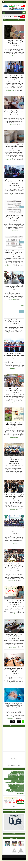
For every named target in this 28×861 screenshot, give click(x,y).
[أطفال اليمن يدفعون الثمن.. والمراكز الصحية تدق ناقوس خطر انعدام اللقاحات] (14, 32)
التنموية (16, 777)
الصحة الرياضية (15, 780)
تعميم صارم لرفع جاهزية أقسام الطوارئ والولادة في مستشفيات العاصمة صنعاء (14, 217)
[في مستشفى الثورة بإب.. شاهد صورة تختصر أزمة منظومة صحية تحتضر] (14, 136)
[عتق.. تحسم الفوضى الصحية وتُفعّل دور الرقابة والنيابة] (14, 102)
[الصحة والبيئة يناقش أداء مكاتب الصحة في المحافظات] (14, 277)
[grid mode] (5, 19)
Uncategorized (21, 771)
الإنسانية (9, 708)
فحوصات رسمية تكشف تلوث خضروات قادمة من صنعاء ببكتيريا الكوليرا (14, 252)
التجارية (9, 114)
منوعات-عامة (21, 793)
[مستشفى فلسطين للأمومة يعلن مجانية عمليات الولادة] (14, 311)
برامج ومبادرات (13, 786)
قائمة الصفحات (24, 2)
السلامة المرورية (9, 778)
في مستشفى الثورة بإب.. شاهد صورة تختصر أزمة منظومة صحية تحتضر (14, 146)
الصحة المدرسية (21, 782)
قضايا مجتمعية (15, 789)
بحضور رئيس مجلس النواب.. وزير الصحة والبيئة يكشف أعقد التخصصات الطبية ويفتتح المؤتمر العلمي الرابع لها (14, 566)
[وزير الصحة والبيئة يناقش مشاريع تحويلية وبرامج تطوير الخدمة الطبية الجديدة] (14, 659)
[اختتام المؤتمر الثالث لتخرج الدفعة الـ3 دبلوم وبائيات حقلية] (14, 521)
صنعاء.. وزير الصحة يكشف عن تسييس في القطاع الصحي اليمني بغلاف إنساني (14, 459)
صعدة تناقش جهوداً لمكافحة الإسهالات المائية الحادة (14, 635)
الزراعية (16, 778)
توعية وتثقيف (14, 788)
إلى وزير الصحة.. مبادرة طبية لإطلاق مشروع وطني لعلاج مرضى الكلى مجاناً (14, 77)
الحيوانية (11, 777)
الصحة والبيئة (18, 858)
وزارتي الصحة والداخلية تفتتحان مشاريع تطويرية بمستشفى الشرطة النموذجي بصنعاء (14, 181)
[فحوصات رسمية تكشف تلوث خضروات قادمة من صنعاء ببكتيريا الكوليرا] (14, 242)
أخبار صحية (11, 45)
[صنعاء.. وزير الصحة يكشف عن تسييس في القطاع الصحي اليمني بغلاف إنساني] (14, 449)
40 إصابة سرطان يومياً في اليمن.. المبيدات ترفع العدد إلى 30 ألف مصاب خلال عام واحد (14, 424)
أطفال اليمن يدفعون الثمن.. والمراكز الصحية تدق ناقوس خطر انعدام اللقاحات (14, 42)
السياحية (22, 780)
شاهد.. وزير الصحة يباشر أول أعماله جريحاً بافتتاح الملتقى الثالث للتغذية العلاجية (14, 496)
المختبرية (11, 784)
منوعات (9, 150)
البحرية (11, 775)
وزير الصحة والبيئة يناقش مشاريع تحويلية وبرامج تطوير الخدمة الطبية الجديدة (14, 669)
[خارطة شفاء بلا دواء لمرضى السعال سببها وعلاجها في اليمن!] (14, 592)
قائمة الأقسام (24, 12)
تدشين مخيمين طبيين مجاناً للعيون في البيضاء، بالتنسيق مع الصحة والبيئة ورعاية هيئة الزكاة (14, 705)
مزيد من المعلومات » (14, 55)
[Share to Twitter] (7, 23)
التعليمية (22, 777)
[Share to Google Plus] (5, 23)
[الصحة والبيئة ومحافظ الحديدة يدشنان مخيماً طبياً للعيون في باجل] (14, 380)
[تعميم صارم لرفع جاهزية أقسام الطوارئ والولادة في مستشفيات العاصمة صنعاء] (14, 207)
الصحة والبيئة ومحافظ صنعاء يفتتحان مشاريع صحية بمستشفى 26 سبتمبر (14, 355)
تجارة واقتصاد (21, 788)
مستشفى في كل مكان (19, 791)
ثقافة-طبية (22, 789)
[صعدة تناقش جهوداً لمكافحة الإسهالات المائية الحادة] (14, 626)
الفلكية (22, 784)
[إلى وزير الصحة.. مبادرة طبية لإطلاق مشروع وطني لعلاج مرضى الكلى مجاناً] (14, 67)
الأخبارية (9, 570)
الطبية (9, 81)
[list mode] (7, 19)
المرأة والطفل (21, 786)
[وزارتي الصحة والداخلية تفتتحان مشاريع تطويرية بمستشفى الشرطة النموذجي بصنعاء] (14, 171)
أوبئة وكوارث (9, 427)
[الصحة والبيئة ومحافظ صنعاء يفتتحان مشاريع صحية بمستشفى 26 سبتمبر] (14, 345)
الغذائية (9, 256)
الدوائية (22, 778)
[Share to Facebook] (9, 23)
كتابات (9, 789)
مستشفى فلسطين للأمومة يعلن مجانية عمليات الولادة (14, 320)
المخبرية (17, 784)
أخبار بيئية (14, 771)
